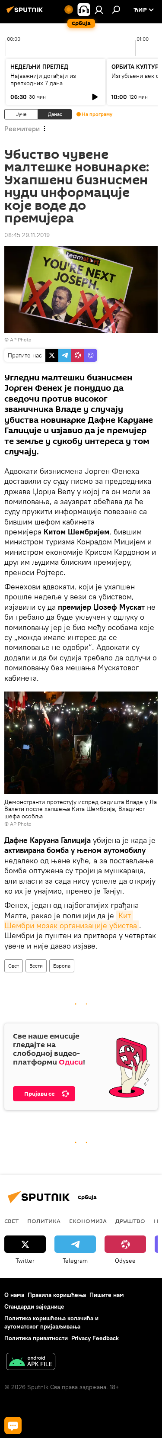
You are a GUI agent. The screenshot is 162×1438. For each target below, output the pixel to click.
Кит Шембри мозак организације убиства (70, 920)
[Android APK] (30, 1362)
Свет (13, 965)
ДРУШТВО (130, 1221)
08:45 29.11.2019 (27, 235)
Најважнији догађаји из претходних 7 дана (43, 79)
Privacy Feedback (95, 1338)
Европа (61, 965)
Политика (43, 1221)
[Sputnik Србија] (26, 13)
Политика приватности (36, 1338)
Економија (88, 1221)
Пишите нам (106, 1295)
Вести (36, 965)
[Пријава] (99, 9)
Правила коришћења (57, 1295)
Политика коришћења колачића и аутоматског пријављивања (51, 1322)
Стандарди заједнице (34, 1306)
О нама (14, 1295)
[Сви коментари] (13, 1425)
